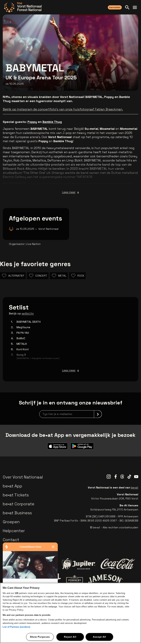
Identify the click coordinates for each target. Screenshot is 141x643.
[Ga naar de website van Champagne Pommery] (74, 579)
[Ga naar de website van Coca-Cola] (118, 564)
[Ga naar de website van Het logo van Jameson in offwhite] (105, 579)
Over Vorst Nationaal (23, 477)
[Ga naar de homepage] (23, 7)
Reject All (70, 636)
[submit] (98, 414)
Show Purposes (40, 636)
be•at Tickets (16, 495)
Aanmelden (114, 7)
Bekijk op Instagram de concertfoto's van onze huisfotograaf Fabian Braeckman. (63, 109)
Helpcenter (14, 530)
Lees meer (69, 192)
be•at (134, 487)
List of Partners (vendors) (16, 627)
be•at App (12, 486)
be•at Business (17, 512)
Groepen (11, 521)
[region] (70, 613)
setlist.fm (28, 313)
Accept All (99, 636)
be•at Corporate (18, 504)
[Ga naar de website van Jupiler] (78, 564)
